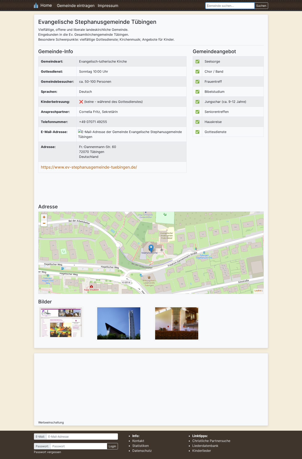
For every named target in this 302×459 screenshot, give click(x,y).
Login (112, 446)
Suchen (261, 5)
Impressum (108, 5)
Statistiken (140, 446)
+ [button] (44, 217)
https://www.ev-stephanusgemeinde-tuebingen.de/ (89, 167)
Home (45, 5)
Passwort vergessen (47, 452)
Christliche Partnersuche (211, 441)
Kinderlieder (201, 451)
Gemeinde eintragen (76, 5)
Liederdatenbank (205, 446)
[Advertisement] (227, 174)
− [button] (44, 223)
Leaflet (258, 290)
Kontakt (138, 441)
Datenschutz (142, 451)
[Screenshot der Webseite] (60, 323)
